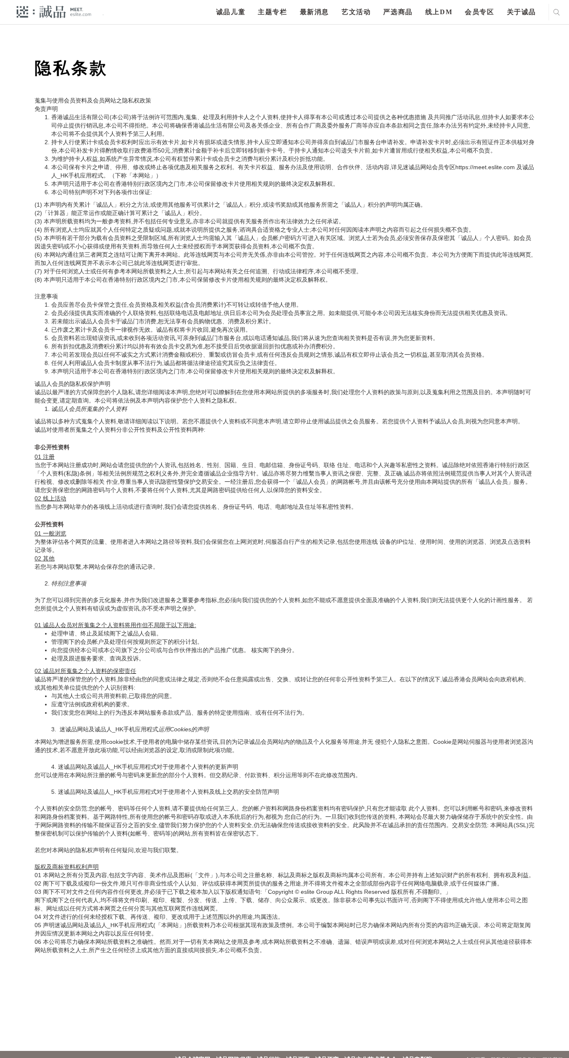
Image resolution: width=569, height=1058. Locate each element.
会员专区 (479, 11)
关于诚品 (521, 11)
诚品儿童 (230, 11)
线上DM (438, 11)
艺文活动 (356, 11)
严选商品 (397, 11)
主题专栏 (272, 11)
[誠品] (54, 11)
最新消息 (314, 11)
